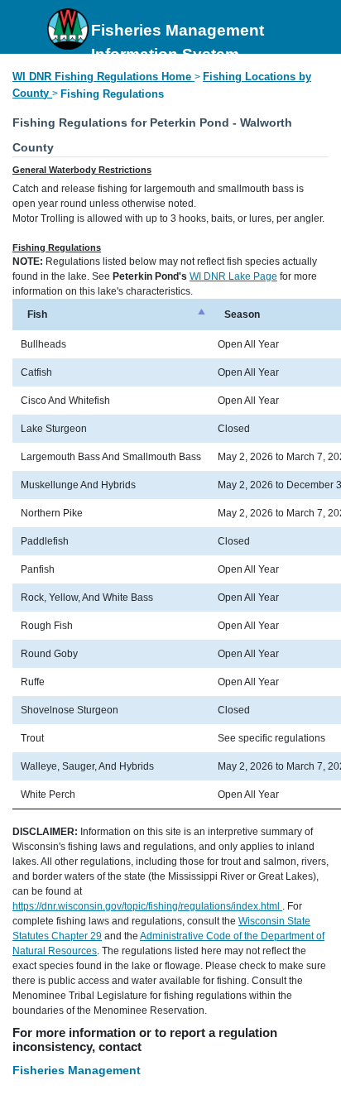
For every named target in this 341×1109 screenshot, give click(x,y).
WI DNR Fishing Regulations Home (101, 76)
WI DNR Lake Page (233, 276)
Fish (37, 314)
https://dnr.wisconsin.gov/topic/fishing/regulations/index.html (147, 906)
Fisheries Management (76, 1070)
